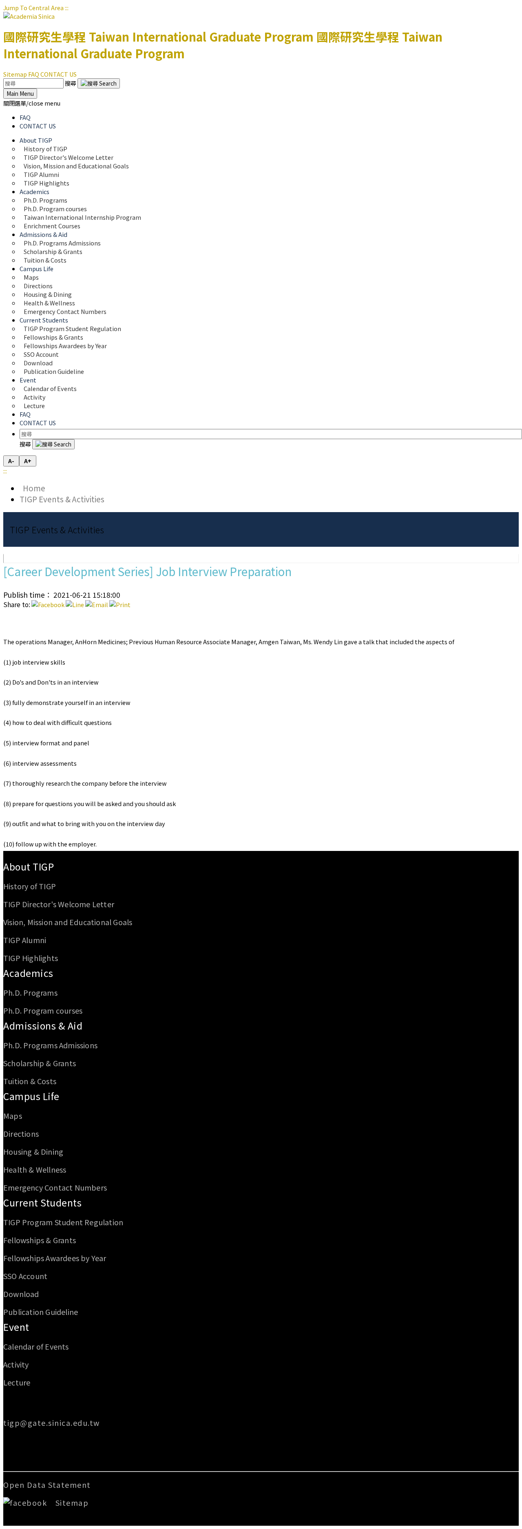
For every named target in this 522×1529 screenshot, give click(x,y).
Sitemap (15, 74)
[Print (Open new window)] (119, 604)
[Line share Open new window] (75, 604)
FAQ (33, 74)
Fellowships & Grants (39, 1240)
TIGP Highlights (46, 183)
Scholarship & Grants (39, 1063)
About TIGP (28, 866)
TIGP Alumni (24, 940)
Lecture (34, 405)
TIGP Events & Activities (62, 498)
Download (21, 1293)
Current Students (42, 1202)
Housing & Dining (33, 1151)
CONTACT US (58, 74)
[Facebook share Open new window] (47, 604)
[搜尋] (98, 83)
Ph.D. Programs (30, 992)
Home (32, 487)
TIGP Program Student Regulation (63, 1222)
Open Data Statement (47, 1484)
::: (67, 7)
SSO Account (25, 1275)
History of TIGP (29, 886)
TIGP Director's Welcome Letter (58, 904)
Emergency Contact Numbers (65, 311)
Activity (16, 1364)
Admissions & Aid (42, 1025)
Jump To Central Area (33, 7)
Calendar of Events (50, 388)
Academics (28, 973)
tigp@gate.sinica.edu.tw (51, 1422)
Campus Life (31, 1096)
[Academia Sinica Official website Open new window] (29, 16)
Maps (12, 1115)
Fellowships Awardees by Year (65, 345)
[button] (31, 103)
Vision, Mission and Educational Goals (77, 165)
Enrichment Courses (52, 225)
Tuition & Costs (45, 260)
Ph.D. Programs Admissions (50, 1045)
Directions (21, 1133)
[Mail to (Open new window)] (96, 604)
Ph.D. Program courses (42, 1010)
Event (16, 1327)
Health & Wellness (34, 1169)
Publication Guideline (54, 371)
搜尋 (71, 83)
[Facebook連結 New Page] (28, 1502)
